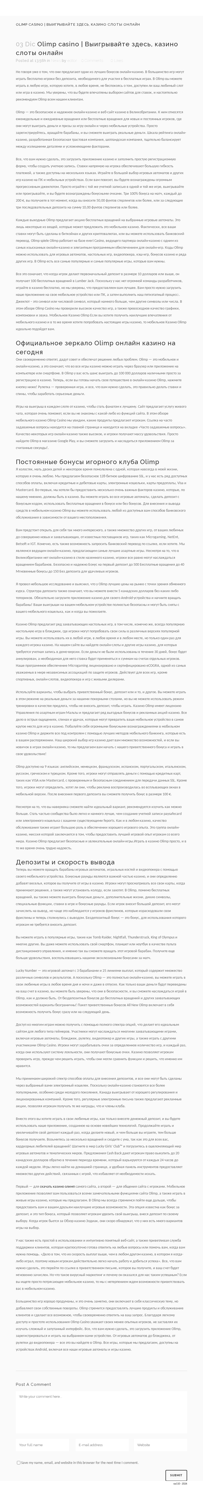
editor (72, 60)
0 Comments (92, 60)
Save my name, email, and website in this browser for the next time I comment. (80, 1463)
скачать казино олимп (57, 1187)
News (56, 60)
